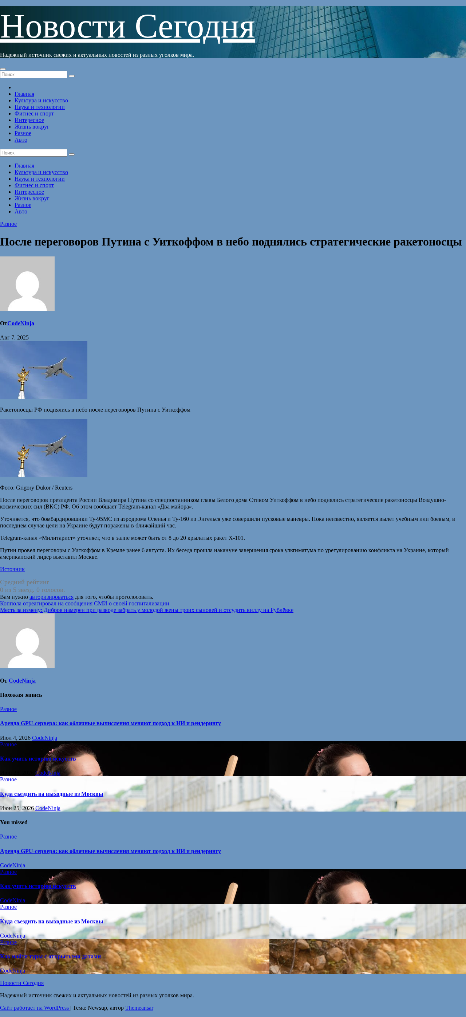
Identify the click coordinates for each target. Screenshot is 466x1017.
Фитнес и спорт (34, 113)
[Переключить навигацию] (3, 69)
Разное (23, 133)
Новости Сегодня (127, 26)
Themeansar (139, 1008)
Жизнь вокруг (32, 126)
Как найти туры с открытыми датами (50, 956)
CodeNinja (20, 323)
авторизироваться (51, 597)
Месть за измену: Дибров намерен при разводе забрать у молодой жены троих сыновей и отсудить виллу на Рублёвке (146, 610)
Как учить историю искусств (38, 758)
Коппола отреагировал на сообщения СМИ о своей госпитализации (84, 603)
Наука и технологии (40, 107)
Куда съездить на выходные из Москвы (51, 794)
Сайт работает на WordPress (35, 1008)
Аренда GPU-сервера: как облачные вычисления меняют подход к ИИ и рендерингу (110, 723)
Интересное (29, 120)
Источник (12, 569)
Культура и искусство (41, 100)
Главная (24, 94)
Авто (21, 140)
